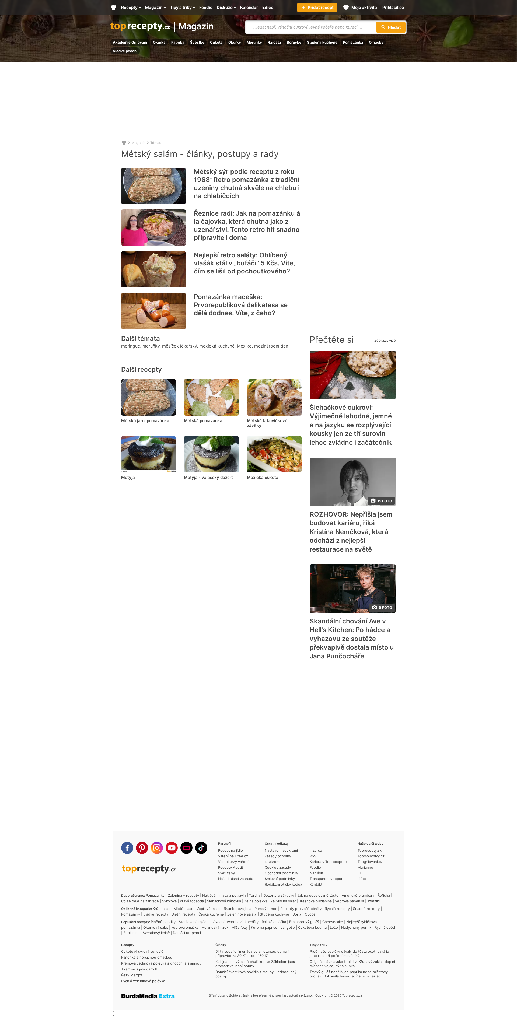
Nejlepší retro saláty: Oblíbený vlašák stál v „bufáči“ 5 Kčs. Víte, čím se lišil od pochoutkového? (244, 263)
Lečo (334, 927)
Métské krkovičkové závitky (267, 423)
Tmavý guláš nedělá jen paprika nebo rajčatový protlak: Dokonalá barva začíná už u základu (349, 974)
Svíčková (169, 901)
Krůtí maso (161, 908)
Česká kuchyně (211, 914)
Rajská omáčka (274, 922)
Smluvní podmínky (280, 878)
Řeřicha (384, 895)
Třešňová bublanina (315, 901)
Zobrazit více (385, 340)
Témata (156, 143)
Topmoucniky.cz (371, 856)
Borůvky (294, 42)
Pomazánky (155, 895)
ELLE (362, 873)
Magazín (196, 26)
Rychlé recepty (337, 908)
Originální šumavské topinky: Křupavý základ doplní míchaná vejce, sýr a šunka (352, 963)
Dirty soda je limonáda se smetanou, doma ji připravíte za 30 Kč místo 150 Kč (252, 953)
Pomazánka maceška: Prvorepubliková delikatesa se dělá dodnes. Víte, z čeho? (241, 305)
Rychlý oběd (385, 927)
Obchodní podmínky (281, 873)
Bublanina (131, 933)
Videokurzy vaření (233, 862)
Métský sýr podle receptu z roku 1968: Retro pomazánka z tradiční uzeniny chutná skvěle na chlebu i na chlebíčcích (247, 184)
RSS (313, 856)
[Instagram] (157, 848)
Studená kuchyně (322, 42)
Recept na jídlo (230, 850)
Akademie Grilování (130, 42)
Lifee (362, 878)
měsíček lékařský (179, 346)
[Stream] (186, 848)
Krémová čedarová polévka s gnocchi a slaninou (161, 963)
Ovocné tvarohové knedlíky (235, 922)
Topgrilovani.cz (370, 862)
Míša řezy (240, 927)
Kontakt (316, 884)
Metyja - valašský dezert (208, 477)
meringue (130, 346)
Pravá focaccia (192, 901)
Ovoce (310, 914)
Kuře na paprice (264, 927)
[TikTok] (201, 848)
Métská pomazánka (203, 420)
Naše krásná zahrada (235, 878)
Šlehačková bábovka (224, 901)
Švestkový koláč (156, 933)
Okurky (234, 42)
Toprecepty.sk (370, 850)
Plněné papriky (163, 922)
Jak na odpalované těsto (317, 895)
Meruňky (254, 42)
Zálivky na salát (283, 901)
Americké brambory (358, 895)
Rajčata (274, 42)
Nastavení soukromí (281, 850)
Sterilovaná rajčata (194, 922)
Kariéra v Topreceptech (329, 862)
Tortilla (254, 895)
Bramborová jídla (237, 908)
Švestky (197, 42)
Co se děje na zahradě (140, 901)
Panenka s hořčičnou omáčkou (146, 957)
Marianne (365, 867)
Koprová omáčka (184, 927)
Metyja (128, 477)
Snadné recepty (366, 908)
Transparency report (327, 878)
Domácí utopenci (187, 933)
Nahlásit (316, 873)
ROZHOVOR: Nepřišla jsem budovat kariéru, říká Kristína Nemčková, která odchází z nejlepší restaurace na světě (351, 531)
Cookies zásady (278, 867)
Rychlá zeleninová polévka (143, 981)
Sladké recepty (155, 914)
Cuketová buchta (312, 927)
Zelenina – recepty (183, 895)
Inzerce (316, 850)
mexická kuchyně (217, 346)
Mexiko (244, 346)
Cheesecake (332, 922)
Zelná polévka (255, 901)
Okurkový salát (155, 927)
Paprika (177, 42)
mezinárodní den (271, 346)
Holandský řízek (215, 927)
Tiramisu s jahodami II (139, 969)
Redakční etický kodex (283, 884)
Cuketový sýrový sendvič (142, 951)
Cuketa (216, 42)
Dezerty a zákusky (278, 895)
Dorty (297, 914)
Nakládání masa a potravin (224, 895)
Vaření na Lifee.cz (233, 856)
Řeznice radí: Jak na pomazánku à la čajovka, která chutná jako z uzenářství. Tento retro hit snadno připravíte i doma (247, 225)
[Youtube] (172, 848)
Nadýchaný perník (356, 927)
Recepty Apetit (230, 867)
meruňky (151, 346)
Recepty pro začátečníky (301, 908)
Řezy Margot (131, 975)
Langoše (288, 927)
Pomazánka (353, 42)
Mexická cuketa (262, 477)
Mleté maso (183, 908)
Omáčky (376, 42)
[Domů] (124, 142)
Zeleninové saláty (242, 914)
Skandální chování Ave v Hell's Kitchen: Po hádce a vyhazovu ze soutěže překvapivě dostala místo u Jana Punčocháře (352, 638)
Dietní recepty (183, 914)
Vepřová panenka (349, 901)
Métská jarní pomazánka (145, 420)
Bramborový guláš (304, 922)
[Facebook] (127, 848)
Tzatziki (373, 901)
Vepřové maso (209, 908)
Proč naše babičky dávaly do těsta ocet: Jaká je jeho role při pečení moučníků (349, 953)
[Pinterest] (142, 848)
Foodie (315, 867)
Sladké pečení (125, 51)
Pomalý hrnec (265, 908)
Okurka (159, 42)
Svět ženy (226, 873)
